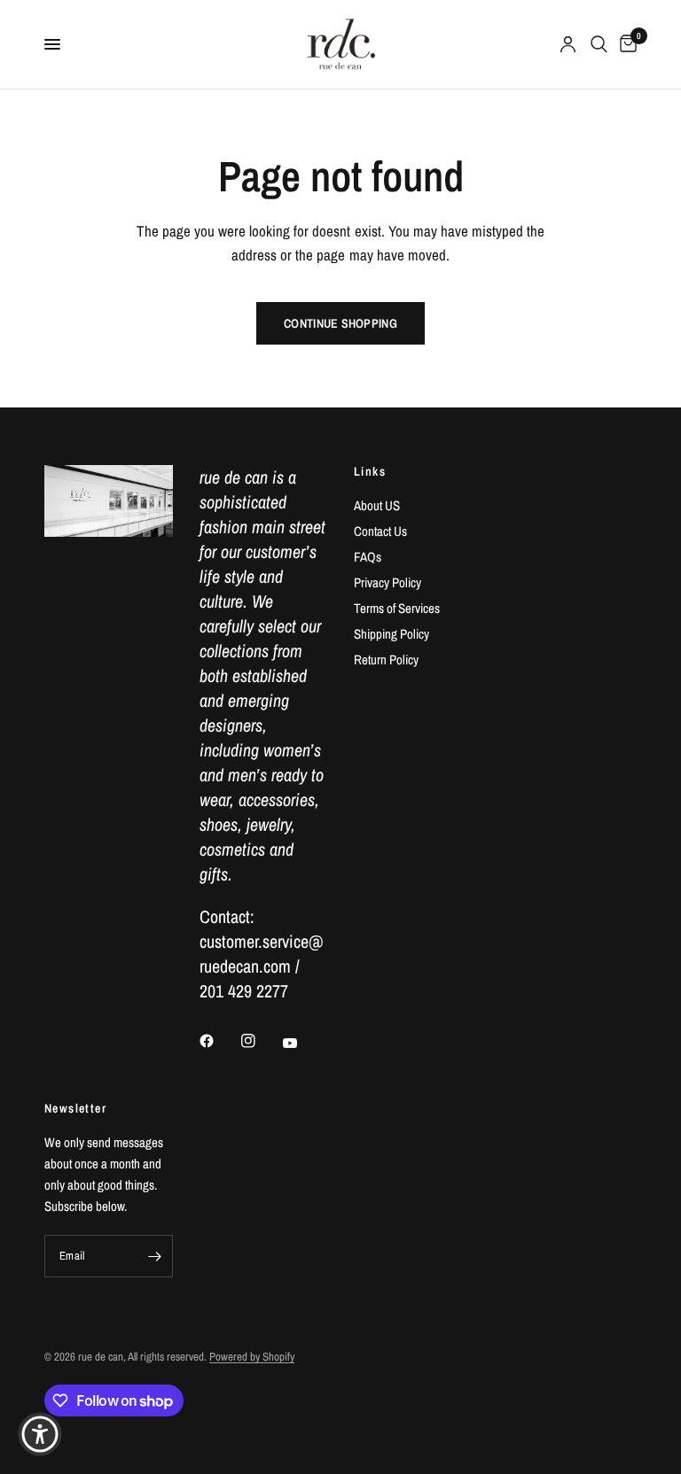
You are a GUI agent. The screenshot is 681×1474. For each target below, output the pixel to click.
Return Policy (386, 659)
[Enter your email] (155, 1256)
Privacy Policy (387, 582)
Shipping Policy (391, 634)
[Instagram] (260, 1040)
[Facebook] (219, 1040)
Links (370, 471)
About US (377, 505)
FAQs (367, 556)
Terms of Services (397, 608)
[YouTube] (302, 1042)
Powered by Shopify (251, 1356)
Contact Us (380, 531)
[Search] (599, 44)
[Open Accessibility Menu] (40, 1434)
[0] (625, 44)
